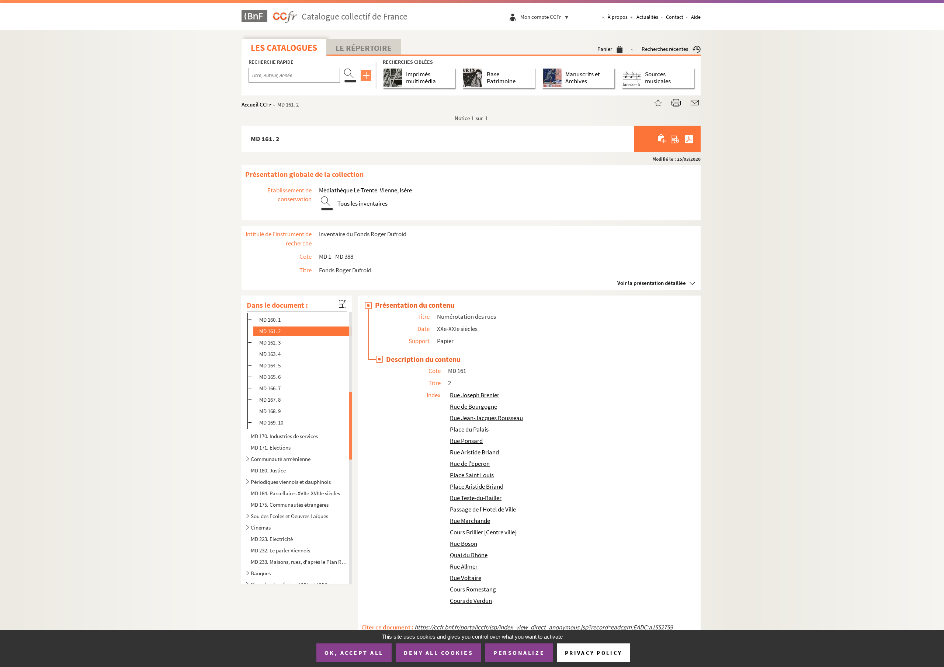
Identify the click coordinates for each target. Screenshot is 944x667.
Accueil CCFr (256, 104)
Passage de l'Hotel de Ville (483, 509)
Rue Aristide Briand (474, 452)
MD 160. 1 (270, 319)
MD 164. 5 (270, 365)
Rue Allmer (464, 566)
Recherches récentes (665, 48)
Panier (604, 48)
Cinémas (261, 527)
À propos (618, 17)
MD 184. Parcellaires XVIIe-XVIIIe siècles (295, 493)
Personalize (519, 652)
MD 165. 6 (270, 376)
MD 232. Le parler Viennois (280, 550)
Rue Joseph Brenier (474, 395)
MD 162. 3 (270, 342)
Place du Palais (469, 429)
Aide (696, 17)
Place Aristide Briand (476, 486)
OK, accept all (354, 652)
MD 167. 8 (270, 399)
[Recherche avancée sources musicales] (633, 78)
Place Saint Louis (472, 475)
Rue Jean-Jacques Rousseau (486, 418)
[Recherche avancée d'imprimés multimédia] (394, 78)
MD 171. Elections (271, 447)
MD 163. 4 (270, 353)
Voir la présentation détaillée (651, 282)
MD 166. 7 (270, 388)
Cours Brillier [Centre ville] (483, 532)
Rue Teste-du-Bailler (476, 498)
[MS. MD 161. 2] (653, 101)
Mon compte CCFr (540, 16)
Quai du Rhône (468, 555)
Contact (674, 17)
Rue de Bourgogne (473, 406)
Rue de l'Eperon (470, 464)
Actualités (647, 17)
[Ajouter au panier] (662, 139)
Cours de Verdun (471, 601)
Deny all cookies (438, 652)
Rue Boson (463, 543)
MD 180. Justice (268, 470)
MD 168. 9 (270, 411)
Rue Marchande (470, 521)
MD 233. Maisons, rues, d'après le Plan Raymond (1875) (299, 561)
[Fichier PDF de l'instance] (689, 139)
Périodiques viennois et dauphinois (291, 481)
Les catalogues (284, 47)
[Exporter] (675, 139)
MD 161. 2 (270, 331)
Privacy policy (593, 652)
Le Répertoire (364, 48)
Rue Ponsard (466, 441)
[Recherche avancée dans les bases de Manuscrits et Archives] (553, 78)
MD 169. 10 (271, 422)
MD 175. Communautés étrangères (290, 504)
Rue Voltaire (465, 578)
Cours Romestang (473, 589)
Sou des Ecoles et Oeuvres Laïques (289, 516)
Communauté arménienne (280, 458)
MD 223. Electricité (272, 538)
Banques (261, 573)
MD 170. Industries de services (284, 436)
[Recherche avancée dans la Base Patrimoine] (474, 78)
